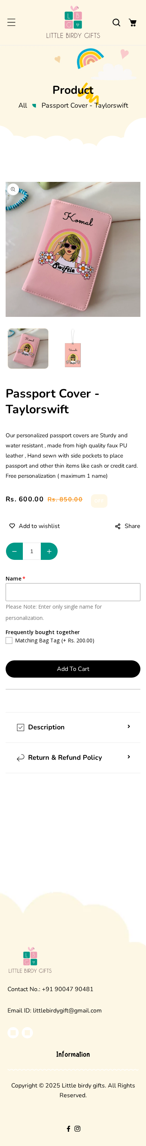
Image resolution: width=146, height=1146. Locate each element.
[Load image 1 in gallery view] (28, 348)
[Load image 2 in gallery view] (73, 348)
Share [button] (132, 526)
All (22, 105)
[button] (11, 22)
